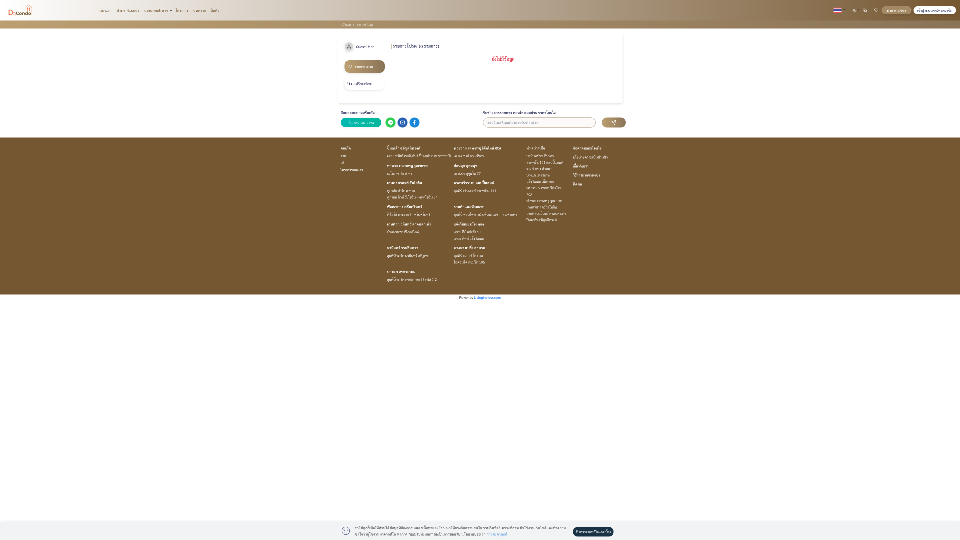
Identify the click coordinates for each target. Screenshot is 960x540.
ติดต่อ (215, 10)
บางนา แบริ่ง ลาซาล (469, 248)
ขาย (343, 156)
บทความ (199, 10)
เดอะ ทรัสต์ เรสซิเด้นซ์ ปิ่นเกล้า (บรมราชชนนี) (419, 156)
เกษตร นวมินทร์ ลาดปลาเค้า (409, 224)
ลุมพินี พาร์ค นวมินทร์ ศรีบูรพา (408, 255)
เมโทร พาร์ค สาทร (399, 173)
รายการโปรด (363, 66)
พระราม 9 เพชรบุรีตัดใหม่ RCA (477, 148)
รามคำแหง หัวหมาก (469, 206)
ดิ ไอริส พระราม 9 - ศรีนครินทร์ (408, 214)
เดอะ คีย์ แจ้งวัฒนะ (468, 232)
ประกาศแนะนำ (127, 10)
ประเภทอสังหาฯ (156, 10)
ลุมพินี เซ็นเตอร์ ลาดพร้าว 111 (475, 190)
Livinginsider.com (487, 297)
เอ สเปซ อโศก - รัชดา (469, 156)
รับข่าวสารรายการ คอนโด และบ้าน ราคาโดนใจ (519, 112)
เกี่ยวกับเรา (580, 166)
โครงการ (182, 10)
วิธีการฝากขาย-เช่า (586, 175)
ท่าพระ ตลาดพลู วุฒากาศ (407, 165)
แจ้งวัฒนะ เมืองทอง (469, 224)
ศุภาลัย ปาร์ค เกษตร (401, 190)
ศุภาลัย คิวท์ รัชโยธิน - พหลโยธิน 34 (412, 197)
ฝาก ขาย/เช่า (896, 10)
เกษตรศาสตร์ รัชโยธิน (404, 182)
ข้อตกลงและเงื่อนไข (587, 148)
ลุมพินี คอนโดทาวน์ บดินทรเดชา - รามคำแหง (485, 214)
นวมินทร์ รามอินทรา (402, 248)
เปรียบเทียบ (363, 83)
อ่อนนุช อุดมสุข (465, 165)
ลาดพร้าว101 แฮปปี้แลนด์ (474, 182)
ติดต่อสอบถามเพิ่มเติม (357, 112)
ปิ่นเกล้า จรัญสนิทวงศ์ (403, 148)
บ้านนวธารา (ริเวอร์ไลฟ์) (403, 232)
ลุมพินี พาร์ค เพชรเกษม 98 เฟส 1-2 (412, 279)
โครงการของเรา (351, 170)
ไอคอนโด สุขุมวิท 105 (469, 262)
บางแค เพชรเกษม (401, 271)
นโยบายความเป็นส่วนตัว (590, 157)
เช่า (342, 162)
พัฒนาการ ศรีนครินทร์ (404, 206)
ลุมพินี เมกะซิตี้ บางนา (469, 255)
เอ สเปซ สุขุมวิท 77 (467, 173)
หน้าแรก (105, 10)
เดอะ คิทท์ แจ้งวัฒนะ (469, 238)
